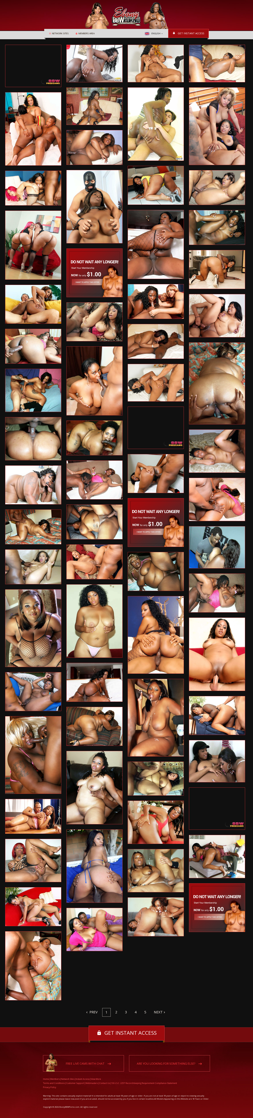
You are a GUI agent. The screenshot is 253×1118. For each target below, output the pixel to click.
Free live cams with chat (85, 1064)
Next (158, 1012)
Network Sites (60, 33)
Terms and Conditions (54, 1083)
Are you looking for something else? (166, 1064)
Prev (93, 1012)
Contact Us (104, 1083)
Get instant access (191, 33)
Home (46, 1079)
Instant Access (82, 1079)
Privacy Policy (49, 1087)
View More (96, 1079)
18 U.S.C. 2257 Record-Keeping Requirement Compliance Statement (144, 1083)
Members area (86, 33)
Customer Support (75, 1083)
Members (55, 1079)
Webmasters (92, 1083)
